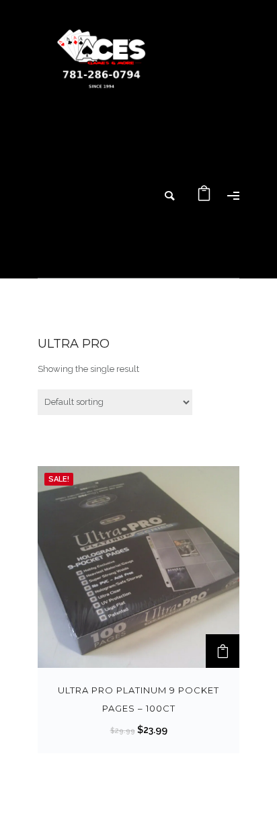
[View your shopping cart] (204, 197)
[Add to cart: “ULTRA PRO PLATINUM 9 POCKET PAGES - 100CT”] (222, 651)
